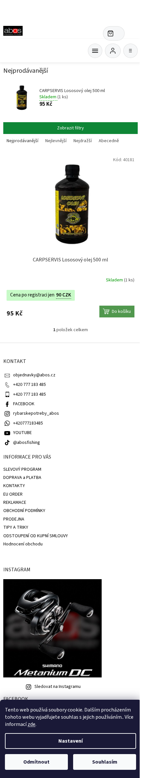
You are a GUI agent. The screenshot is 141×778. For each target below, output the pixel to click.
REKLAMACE (14, 502)
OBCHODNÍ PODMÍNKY (24, 510)
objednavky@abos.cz (34, 375)
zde (31, 724)
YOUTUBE (22, 432)
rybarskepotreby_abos (36, 413)
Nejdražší (82, 141)
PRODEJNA (13, 519)
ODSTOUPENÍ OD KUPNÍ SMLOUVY (35, 536)
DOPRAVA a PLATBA (22, 477)
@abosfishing (26, 442)
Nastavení (70, 741)
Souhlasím (104, 762)
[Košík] (95, 51)
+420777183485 (28, 423)
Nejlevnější (56, 141)
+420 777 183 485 (29, 384)
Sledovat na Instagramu (57, 686)
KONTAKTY (14, 486)
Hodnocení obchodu (23, 544)
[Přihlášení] (113, 51)
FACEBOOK (23, 404)
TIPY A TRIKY (15, 527)
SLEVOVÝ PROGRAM (22, 469)
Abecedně (109, 141)
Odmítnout (36, 762)
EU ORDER (13, 494)
